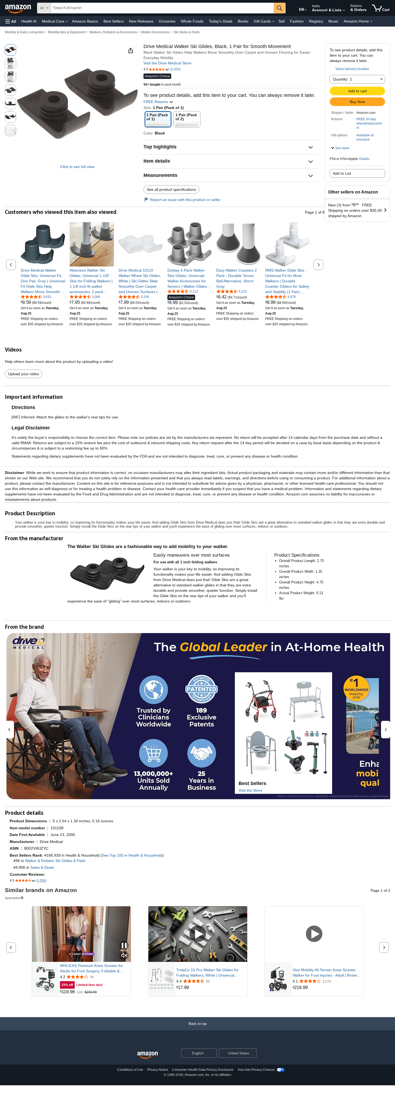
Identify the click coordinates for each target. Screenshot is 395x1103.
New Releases (141, 21)
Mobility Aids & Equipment (67, 32)
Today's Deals (220, 21)
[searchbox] (162, 8)
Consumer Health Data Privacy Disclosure (203, 1070)
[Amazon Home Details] (371, 21)
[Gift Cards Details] (273, 21)
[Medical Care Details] (67, 21)
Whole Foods (192, 21)
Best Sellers (113, 21)
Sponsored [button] (12, 898)
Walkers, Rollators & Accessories (113, 32)
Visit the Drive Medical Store (167, 63)
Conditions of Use (130, 1070)
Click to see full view (77, 167)
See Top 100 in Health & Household (132, 855)
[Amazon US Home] (147, 1055)
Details (364, 159)
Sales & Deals (42, 867)
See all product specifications (171, 189)
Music (333, 21)
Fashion (297, 21)
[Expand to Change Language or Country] (306, 10)
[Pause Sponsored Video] (124, 946)
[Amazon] (18, 8)
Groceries (167, 21)
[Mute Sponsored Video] (124, 956)
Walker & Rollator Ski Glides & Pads (55, 861)
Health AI (29, 21)
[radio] (10, 50)
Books (243, 21)
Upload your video (23, 374)
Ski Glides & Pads (187, 32)
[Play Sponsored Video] (198, 934)
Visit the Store (250, 790)
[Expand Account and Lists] (344, 10)
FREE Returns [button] (156, 102)
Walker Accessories (155, 32)
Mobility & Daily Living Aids (24, 32)
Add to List (342, 173)
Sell (281, 21)
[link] (43, 281)
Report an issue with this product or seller (185, 200)
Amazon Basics (85, 21)
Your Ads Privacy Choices (256, 1070)
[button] (11, 21)
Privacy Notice (157, 1070)
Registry (316, 21)
